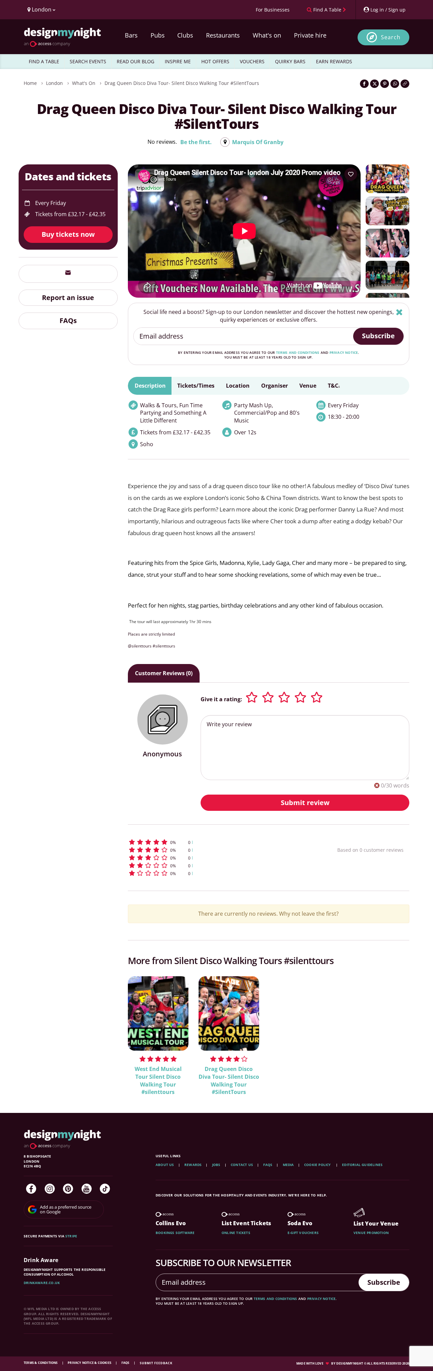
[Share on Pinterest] (384, 83)
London (54, 83)
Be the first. (196, 142)
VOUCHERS (252, 61)
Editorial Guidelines (362, 1164)
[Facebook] (31, 1189)
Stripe (71, 1236)
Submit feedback (156, 1363)
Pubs (158, 35)
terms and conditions (298, 352)
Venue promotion (371, 1232)
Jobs (216, 1164)
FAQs (68, 320)
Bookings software (175, 1232)
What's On (83, 83)
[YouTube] (87, 1189)
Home (30, 83)
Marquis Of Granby (257, 142)
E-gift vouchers (303, 1232)
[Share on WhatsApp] (394, 83)
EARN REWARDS (334, 61)
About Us (165, 1164)
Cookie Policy (318, 1164)
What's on (267, 35)
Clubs (185, 35)
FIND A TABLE (44, 61)
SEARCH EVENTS (88, 61)
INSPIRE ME (178, 61)
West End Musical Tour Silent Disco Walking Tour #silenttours (158, 1080)
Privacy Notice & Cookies (90, 1363)
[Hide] (399, 312)
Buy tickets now (68, 234)
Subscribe (378, 335)
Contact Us (242, 1164)
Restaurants (223, 35)
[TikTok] (105, 1189)
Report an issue (68, 297)
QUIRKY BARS (290, 61)
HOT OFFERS (215, 61)
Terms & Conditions (41, 1363)
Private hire (310, 35)
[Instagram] (50, 1189)
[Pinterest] (68, 1189)
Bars (131, 35)
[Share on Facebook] (364, 83)
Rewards (193, 1164)
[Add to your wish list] (350, 174)
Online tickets (236, 1232)
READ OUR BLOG (135, 61)
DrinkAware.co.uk (42, 1282)
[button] (220, 842)
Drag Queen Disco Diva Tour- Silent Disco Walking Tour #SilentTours (182, 83)
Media (288, 1164)
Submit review (305, 802)
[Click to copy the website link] (405, 83)
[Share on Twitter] (374, 83)
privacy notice (343, 352)
